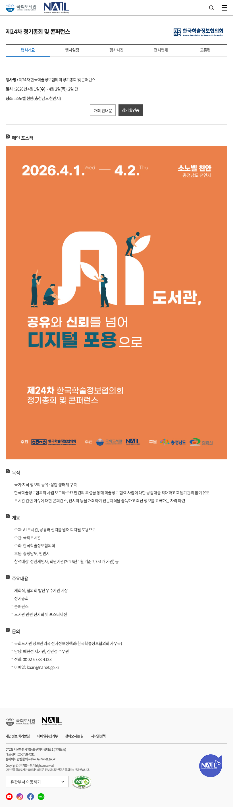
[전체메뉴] (224, 8)
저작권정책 (98, 736)
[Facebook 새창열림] (31, 795)
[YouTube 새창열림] (9, 795)
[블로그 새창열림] (41, 795)
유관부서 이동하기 (26, 782)
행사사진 (116, 50)
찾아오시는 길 (74, 736)
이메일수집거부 (47, 736)
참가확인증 (131, 110)
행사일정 (72, 50)
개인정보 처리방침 (18, 736)
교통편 (205, 50)
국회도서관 (21, 8)
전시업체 (161, 50)
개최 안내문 (103, 110)
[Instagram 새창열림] (20, 795)
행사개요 (28, 51)
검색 (211, 7)
